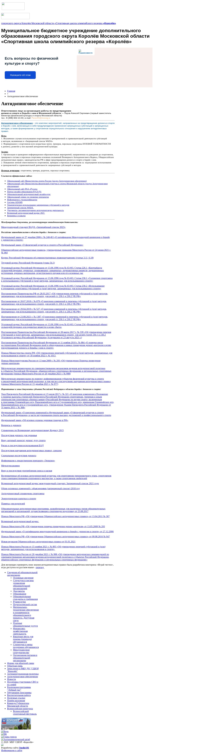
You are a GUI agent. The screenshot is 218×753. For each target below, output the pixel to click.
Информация (22, 200)
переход (40, 567)
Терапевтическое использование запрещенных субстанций (38, 205)
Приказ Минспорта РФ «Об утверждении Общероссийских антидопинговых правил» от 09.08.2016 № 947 (55, 536)
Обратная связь (15, 666)
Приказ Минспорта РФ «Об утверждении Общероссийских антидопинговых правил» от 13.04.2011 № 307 (55, 516)
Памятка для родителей (13, 503)
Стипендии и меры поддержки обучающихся (26, 645)
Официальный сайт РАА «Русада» (22, 189)
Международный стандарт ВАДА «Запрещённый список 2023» (33, 227)
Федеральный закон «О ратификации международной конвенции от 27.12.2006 (57, 531)
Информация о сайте (11, 750)
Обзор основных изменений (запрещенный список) (40, 488)
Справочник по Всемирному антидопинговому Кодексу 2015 (32, 430)
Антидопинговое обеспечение (22, 676)
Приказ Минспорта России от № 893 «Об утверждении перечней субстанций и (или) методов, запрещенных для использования (53, 548)
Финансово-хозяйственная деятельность (20, 631)
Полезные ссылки (16, 698)
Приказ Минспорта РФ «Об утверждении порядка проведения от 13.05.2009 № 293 (53, 526)
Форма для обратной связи (20, 663)
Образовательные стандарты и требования (25, 597)
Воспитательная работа (19, 695)
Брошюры (16, 216)
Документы (19, 591)
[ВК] (4, 734)
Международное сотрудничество (21, 651)
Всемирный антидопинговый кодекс (20, 521)
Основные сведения (23, 578)
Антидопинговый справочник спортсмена (22, 493)
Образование (19, 594)
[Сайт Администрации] (16, 728)
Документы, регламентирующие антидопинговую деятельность (35, 210)
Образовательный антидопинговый (29, 194)
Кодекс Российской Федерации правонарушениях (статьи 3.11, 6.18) (47, 257)
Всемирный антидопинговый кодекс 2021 (26, 213)
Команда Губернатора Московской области (18, 704)
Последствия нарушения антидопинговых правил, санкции (31, 450)
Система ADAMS (15, 202)
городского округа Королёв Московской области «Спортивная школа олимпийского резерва (58, 23)
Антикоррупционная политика (23, 674)
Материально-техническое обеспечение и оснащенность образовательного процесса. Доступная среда (26, 614)
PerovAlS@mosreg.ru (41, 118)
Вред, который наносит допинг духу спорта (23, 440)
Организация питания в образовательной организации (25, 658)
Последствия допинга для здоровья (19, 435)
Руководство (19, 602)
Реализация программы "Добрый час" (19, 688)
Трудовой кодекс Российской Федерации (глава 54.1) (28, 262)
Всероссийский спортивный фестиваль (25, 712)
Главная (11, 91)
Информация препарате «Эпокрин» (28, 460)
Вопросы (11, 425)
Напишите (20, 75)
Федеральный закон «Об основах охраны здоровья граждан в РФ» (34, 420)
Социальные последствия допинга (18, 455)
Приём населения (16, 700)
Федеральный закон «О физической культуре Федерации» (42, 245)
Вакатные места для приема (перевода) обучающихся (23, 639)
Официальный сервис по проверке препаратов (28, 197)
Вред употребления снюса (26, 470)
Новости (11, 679)
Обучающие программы (19, 692)
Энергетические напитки (18, 498)
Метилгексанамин (10, 465)
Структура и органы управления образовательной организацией (23, 584)
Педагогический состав (25, 604)
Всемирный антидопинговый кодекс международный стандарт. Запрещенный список (50, 483)
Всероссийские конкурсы (20, 708)
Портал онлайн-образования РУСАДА (24, 192)
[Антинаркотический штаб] (15, 739)
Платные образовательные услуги (25, 624)
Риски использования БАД (22, 445)
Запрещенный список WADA (20, 208)
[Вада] (4, 731)
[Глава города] (9, 736)
